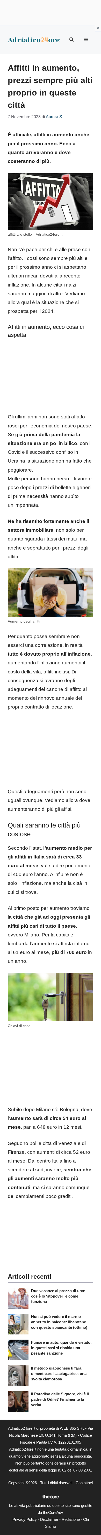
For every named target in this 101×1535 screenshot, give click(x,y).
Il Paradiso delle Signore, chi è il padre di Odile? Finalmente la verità (60, 1399)
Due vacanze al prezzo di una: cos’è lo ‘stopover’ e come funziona (58, 1296)
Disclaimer (49, 1519)
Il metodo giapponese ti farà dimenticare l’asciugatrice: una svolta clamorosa (58, 1373)
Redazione (71, 1519)
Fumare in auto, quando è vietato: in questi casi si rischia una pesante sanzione (61, 1347)
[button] (71, 39)
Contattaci (84, 1483)
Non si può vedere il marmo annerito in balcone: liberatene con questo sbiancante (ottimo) (59, 1322)
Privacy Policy (24, 1519)
